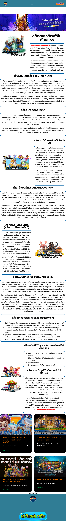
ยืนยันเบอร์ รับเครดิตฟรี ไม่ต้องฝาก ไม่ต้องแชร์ (49, 439)
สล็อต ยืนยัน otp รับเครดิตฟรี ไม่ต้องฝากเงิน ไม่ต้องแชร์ (15, 480)
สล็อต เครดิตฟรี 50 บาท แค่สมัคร (50, 479)
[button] (32, 3)
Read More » (6, 450)
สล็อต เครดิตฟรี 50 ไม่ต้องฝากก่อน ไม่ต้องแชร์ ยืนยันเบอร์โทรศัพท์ (15, 440)
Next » (37, 493)
